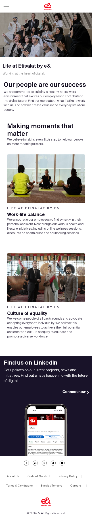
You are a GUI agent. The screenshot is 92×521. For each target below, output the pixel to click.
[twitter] (53, 465)
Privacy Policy (68, 476)
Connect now (74, 392)
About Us (13, 476)
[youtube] (62, 465)
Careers (75, 486)
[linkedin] (35, 465)
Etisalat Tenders (51, 486)
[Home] (39, 7)
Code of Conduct (38, 476)
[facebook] (26, 465)
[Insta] (44, 465)
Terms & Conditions (19, 486)
